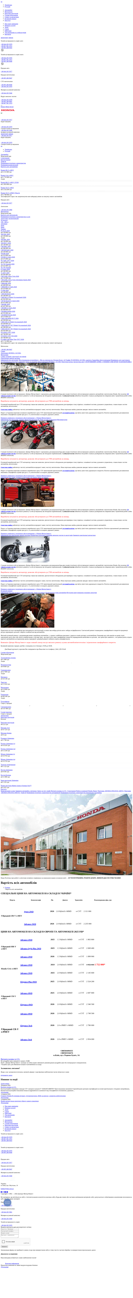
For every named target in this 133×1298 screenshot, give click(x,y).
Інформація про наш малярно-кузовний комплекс (17, 592)
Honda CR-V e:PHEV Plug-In (10, 193)
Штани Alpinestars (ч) (8, 754)
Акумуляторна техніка (8, 658)
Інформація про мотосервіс (10, 419)
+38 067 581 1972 (6, 46)
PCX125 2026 (5, 231)
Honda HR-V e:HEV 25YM (9, 182)
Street (2, 227)
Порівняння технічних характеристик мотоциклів (77, 793)
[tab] (66, 353)
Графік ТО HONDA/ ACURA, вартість (79, 360)
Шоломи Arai (5, 728)
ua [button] (1, 1)
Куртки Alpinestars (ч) (8, 743)
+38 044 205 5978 (6, 100)
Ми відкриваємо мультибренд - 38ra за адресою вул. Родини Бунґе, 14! (42, 360)
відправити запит (6, 1075)
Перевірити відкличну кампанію (14, 362)
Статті (7, 29)
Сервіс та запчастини (12, 17)
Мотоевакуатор (62, 419)
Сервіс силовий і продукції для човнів (13, 356)
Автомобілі (8, 10)
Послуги (7, 20)
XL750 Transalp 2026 (7, 264)
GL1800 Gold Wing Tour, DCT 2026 (12, 339)
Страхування (5, 158)
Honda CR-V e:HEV (7, 188)
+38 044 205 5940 (6, 93)
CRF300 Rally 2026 (7, 250)
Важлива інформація (12, 1263)
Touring (3, 229)
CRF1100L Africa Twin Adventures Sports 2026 (16, 280)
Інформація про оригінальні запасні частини (15, 535)
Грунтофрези (5, 701)
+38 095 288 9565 (6, 48)
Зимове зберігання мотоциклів (29, 419)
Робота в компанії (82, 791)
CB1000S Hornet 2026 (8, 311)
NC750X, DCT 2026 (7, 260)
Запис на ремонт (42, 477)
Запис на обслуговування (48, 419)
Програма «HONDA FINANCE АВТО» (111, 791)
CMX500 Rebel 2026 (7, 294)
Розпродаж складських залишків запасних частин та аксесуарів (52, 535)
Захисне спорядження (8, 764)
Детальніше (4, 1092)
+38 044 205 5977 (6, 71)
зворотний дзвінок (7, 37)
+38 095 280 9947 (6, 78)
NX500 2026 (5, 253)
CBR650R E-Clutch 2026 (9, 287)
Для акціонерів (10, 1115)
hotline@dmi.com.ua (7, 1189)
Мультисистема (6, 665)
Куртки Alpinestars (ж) (8, 749)
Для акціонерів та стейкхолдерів (15, 32)
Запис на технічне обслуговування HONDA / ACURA (43, 362)
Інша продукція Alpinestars (9, 780)
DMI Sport (8, 31)
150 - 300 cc (4, 222)
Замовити (4, 1246)
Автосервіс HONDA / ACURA (11, 353)
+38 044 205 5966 (6, 210)
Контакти (8, 34)
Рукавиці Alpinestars (7, 738)
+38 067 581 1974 (6, 103)
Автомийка (98, 793)
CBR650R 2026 (6, 283)
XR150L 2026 (5, 234)
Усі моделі (4, 220)
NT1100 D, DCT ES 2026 (9, 336)
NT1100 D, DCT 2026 (8, 332)
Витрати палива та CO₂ (59, 791)
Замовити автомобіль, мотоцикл (26, 791)
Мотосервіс (4, 355)
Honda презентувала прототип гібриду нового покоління (20, 1101)
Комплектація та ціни (8, 791)
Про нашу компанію (11, 24)
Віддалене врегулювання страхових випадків (82, 592)
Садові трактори (6, 712)
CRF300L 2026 (6, 246)
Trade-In (3, 161)
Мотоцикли (8, 12)
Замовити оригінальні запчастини (84, 535)
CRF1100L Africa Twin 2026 (10, 276)
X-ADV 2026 (5, 273)
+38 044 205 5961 (6, 1212)
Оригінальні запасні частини (10, 358)
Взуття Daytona (6, 775)
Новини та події (10, 25)
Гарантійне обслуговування (101, 360)
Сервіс (3, 351)
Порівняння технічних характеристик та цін (15, 217)
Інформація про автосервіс (9, 360)
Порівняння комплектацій (9, 165)
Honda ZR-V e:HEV (7, 170)
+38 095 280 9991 (6, 101)
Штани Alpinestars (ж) (8, 759)
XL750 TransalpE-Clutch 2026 (6, 268)
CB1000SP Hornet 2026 (8, 315)
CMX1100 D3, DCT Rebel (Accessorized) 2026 (16, 325)
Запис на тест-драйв (44, 791)
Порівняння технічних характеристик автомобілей (43, 793)
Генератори (4, 694)
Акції (6, 27)
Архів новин (5, 1083)
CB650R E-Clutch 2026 (8, 308)
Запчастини (5, 715)
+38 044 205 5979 (6, 44)
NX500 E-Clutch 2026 (8, 257)
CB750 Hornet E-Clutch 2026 (10, 301)
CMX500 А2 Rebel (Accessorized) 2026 (13, 297)
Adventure (4, 224)
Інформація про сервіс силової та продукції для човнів (19, 477)
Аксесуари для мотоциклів (10, 218)
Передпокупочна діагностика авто (73, 362)
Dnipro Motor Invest (7, 107)
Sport (2, 225)
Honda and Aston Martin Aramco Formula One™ (16, 786)
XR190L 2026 (5, 239)
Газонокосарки (6, 670)
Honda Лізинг (92, 791)
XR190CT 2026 (6, 243)
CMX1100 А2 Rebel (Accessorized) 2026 (14, 322)
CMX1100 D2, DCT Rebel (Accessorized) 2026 (16, 329)
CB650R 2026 (5, 304)
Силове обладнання (11, 15)
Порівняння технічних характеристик (13, 163)
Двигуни (4, 682)
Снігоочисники (6, 707)
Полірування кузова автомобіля (55, 592)
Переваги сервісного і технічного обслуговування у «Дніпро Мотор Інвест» (26, 418)
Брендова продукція (11, 13)
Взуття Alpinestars (7, 770)
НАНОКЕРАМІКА (125, 362)
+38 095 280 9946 (6, 61)
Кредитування (5, 160)
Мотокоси (4, 677)
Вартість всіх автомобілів (9, 167)
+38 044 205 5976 (6, 58)
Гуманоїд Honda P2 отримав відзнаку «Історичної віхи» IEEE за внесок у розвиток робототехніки (33, 1096)
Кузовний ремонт (10, 19)
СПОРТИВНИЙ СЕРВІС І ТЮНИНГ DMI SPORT (102, 362)
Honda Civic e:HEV (7, 175)
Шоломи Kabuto (6, 733)
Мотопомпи (5, 687)
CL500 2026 (5, 290)
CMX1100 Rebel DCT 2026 (9, 318)
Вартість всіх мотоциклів (9, 215)
